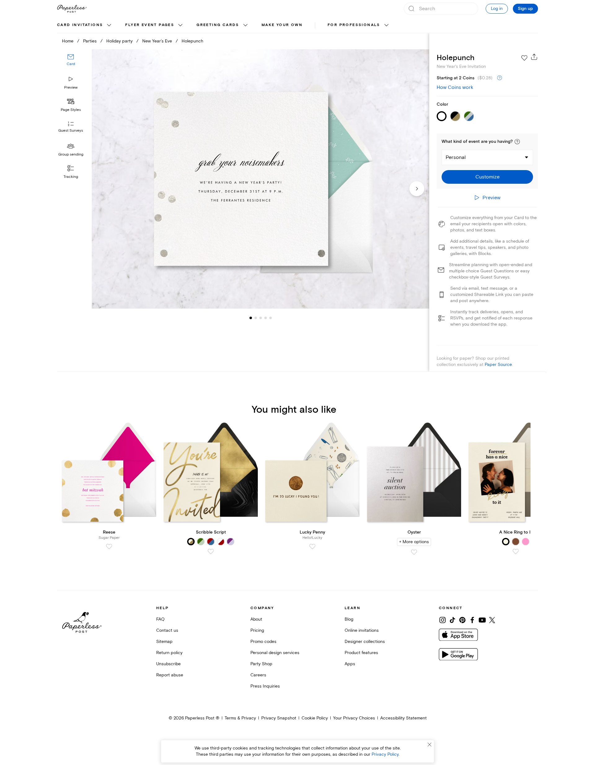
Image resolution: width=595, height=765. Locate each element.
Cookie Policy (315, 718)
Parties (90, 41)
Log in (497, 8)
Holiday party (119, 41)
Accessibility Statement (403, 718)
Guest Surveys (70, 131)
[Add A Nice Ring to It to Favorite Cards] (515, 551)
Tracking (71, 176)
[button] (517, 141)
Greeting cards (217, 25)
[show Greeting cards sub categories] (245, 25)
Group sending (70, 154)
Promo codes (263, 641)
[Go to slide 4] (260, 318)
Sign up (525, 8)
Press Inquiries (265, 686)
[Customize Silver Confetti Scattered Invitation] (260, 179)
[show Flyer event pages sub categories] (180, 25)
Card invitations (80, 25)
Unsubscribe (168, 663)
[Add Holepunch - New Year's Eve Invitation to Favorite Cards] (524, 58)
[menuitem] (85, 25)
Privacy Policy (385, 754)
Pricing (257, 630)
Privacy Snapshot (278, 718)
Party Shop (261, 663)
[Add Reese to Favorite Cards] (109, 546)
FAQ (160, 619)
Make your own (282, 25)
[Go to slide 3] (255, 318)
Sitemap (164, 641)
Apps (350, 663)
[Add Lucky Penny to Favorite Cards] (312, 546)
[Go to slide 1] (250, 318)
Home (67, 41)
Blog (349, 619)
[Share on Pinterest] (462, 620)
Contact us (167, 630)
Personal (456, 157)
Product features (361, 652)
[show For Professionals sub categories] (386, 25)
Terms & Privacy (240, 718)
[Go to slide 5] (265, 318)
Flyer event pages (149, 25)
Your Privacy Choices (354, 718)
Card (71, 64)
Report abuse (169, 675)
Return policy (169, 652)
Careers (258, 675)
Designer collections (365, 641)
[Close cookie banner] (429, 744)
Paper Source (498, 364)
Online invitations (362, 630)
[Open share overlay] (534, 56)
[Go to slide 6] (270, 318)
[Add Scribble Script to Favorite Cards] (210, 551)
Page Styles (71, 110)
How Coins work (455, 87)
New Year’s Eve (157, 41)
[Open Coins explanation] (499, 78)
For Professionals (354, 25)
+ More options (414, 541)
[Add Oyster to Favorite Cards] (414, 552)
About (256, 619)
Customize (487, 177)
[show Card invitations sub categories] (109, 25)
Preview (70, 87)
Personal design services (274, 652)
